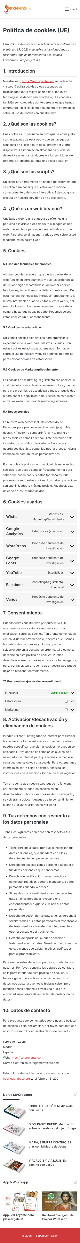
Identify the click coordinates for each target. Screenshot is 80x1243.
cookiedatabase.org (16, 1078)
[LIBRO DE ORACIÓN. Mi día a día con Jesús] (14, 1111)
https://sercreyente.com (38, 81)
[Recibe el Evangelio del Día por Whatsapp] (59, 1201)
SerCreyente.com (47, 1235)
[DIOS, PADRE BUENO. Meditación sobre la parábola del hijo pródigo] (14, 1129)
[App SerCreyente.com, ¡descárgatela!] (20, 1201)
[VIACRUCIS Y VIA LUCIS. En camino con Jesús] (14, 1166)
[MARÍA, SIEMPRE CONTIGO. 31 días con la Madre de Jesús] (14, 1148)
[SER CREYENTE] (17, 9)
